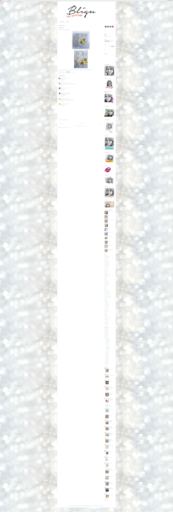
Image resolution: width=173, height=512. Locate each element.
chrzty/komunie (106, 262)
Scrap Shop (106, 301)
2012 (106, 361)
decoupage (106, 266)
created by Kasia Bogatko (108, 426)
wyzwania (106, 323)
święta (105, 315)
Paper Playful (107, 374)
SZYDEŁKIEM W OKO (108, 420)
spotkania (106, 307)
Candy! (109, 215)
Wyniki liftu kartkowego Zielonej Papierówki (111, 483)
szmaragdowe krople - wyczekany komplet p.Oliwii (111, 388)
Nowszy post (60, 123)
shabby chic (106, 305)
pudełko (106, 298)
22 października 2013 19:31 (66, 103)
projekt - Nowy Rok (107, 296)
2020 (106, 329)
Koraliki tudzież (107, 386)
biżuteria (106, 258)
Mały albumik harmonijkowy (110, 421)
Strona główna (62, 21)
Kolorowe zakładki (111, 409)
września (107, 351)
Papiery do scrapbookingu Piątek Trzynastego (108, 469)
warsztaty (106, 320)
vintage (105, 318)
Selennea (62, 92)
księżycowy (110, 381)
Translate (110, 41)
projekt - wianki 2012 (107, 297)
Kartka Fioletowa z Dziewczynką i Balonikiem (111, 394)
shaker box (106, 306)
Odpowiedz (62, 80)
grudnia (107, 338)
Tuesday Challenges (111, 375)
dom (105, 271)
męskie (105, 289)
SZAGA (105, 311)
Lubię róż (109, 228)
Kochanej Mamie (110, 245)
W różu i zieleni (110, 232)
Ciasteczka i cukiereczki (111, 211)
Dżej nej (62, 98)
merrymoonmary (93, 505)
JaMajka (106, 450)
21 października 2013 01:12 (66, 98)
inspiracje (106, 283)
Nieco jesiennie (108, 349)
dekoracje (106, 267)
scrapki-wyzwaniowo (108, 432)
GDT (105, 279)
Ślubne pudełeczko (111, 476)
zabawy (105, 324)
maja (107, 355)
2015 (106, 335)
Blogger (103, 505)
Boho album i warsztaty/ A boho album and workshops (111, 440)
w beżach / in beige (111, 445)
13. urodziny (109, 240)
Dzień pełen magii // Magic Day (110, 249)
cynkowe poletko (107, 380)
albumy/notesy (106, 256)
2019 (106, 330)
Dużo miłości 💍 (111, 369)
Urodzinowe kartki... (111, 470)
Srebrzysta (107, 341)
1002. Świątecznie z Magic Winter (111, 399)
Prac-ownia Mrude (107, 392)
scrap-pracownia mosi (108, 444)
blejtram (106, 260)
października (107, 340)
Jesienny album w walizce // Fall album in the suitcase (108, 406)
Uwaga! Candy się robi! (111, 219)
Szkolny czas (107, 346)
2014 (106, 336)
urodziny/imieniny (107, 316)
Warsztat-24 (106, 319)
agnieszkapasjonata (107, 398)
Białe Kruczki (106, 257)
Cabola (106, 475)
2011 (106, 362)
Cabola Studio (106, 261)
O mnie (67, 21)
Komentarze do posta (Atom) (82, 125)
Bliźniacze (107, 342)
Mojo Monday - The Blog (108, 487)
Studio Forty (106, 310)
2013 (106, 337)
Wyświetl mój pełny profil (108, 36)
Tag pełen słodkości (111, 463)
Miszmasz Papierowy (107, 291)
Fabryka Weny (106, 275)
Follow (105, 30)
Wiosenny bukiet (110, 236)
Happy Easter (110, 451)
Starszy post (100, 123)
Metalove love (110, 415)
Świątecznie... (110, 457)
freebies (105, 278)
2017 (106, 332)
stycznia (107, 360)
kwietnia (107, 356)
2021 (106, 328)
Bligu (106, 35)
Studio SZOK (107, 456)
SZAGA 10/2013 (108, 348)
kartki (105, 284)
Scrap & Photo (107, 438)
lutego (107, 359)
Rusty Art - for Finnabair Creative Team (111, 428)
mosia (61, 77)
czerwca (107, 354)
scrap (105, 300)
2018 (106, 331)
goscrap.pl (106, 404)
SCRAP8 (106, 302)
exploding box (106, 274)
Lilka (61, 87)
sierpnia (107, 352)
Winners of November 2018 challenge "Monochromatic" (111, 434)
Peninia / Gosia (63, 82)
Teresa (62, 103)
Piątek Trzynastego (107, 293)
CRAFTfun (106, 265)
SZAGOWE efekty (108, 347)
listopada (107, 339)
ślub (105, 314)
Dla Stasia (107, 345)
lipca (107, 353)
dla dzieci (106, 270)
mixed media (106, 292)
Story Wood (106, 309)
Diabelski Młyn (107, 481)
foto (105, 276)
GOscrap (106, 280)
